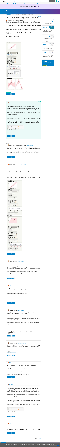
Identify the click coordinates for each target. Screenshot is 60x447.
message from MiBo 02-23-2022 (30, 102)
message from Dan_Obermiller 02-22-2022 (22, 164)
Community (40, 3)
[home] (3, 1)
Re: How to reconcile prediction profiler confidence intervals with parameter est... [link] (24, 14)
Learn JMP (10, 3)
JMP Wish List (33, 3)
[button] (5, 17)
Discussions (4, 3)
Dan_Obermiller (11, 144)
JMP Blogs (27, 3)
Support (16, 3)
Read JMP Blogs (45, 65)
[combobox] (44, 1)
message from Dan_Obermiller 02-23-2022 (22, 343)
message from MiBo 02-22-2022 (30, 145)
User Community (11, 1)
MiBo (10, 285)
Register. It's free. (38, 6)
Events (21, 3)
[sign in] (56, 1)
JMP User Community (8, 14)
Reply (14, 253)
